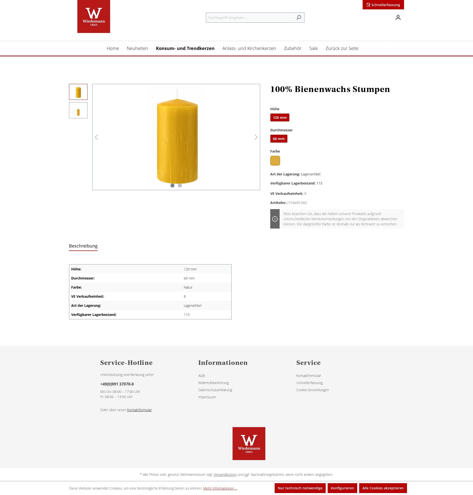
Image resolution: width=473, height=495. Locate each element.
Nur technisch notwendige (300, 488)
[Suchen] (298, 18)
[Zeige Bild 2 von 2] (180, 185)
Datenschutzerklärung (215, 389)
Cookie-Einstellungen (312, 389)
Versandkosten (225, 474)
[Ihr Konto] (398, 17)
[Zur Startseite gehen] (93, 16)
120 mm (280, 117)
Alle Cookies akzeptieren (383, 488)
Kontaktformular (139, 409)
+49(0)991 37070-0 (117, 384)
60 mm (279, 138)
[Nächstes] (256, 137)
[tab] (83, 246)
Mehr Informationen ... (220, 488)
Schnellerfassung (385, 4)
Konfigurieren (342, 488)
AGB (201, 375)
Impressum (207, 397)
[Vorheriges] (96, 137)
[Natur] (275, 161)
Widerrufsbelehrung (213, 382)
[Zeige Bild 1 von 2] (172, 185)
